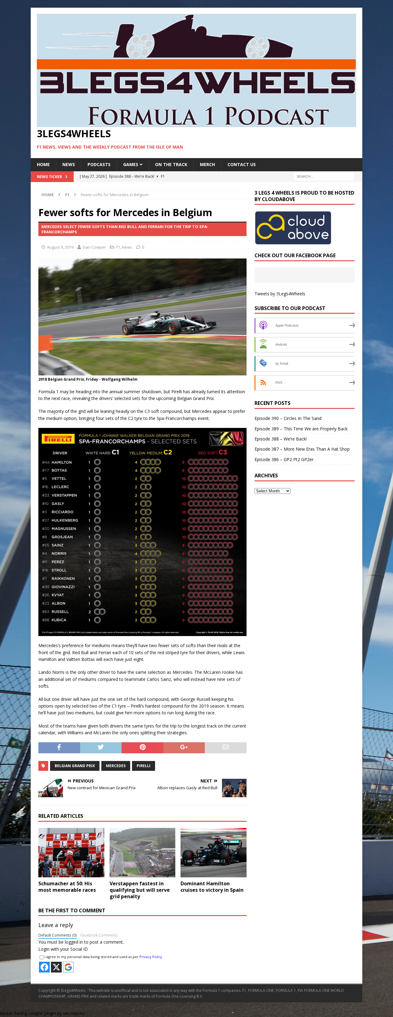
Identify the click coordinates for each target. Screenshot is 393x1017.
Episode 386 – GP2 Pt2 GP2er (284, 459)
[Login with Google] (68, 967)
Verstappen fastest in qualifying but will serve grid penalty (140, 890)
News (68, 164)
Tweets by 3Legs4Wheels (280, 294)
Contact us (242, 164)
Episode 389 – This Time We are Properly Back (301, 429)
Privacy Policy (150, 956)
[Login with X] (56, 967)
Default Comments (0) (57, 935)
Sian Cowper (94, 247)
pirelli (143, 765)
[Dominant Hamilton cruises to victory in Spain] (214, 852)
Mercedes (116, 765)
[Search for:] (324, 176)
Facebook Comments (99, 935)
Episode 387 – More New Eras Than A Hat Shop (302, 449)
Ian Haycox (74, 1013)
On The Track (171, 164)
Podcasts (99, 164)
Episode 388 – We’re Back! (281, 439)
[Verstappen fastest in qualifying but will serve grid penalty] (143, 852)
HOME (43, 164)
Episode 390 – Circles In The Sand (288, 418)
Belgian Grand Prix (75, 765)
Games (130, 164)
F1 (118, 247)
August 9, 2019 (60, 247)
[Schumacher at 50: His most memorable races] (71, 852)
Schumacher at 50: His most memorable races (67, 886)
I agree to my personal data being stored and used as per (103, 956)
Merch (207, 164)
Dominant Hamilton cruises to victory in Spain (212, 886)
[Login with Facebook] (44, 967)
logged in (74, 942)
